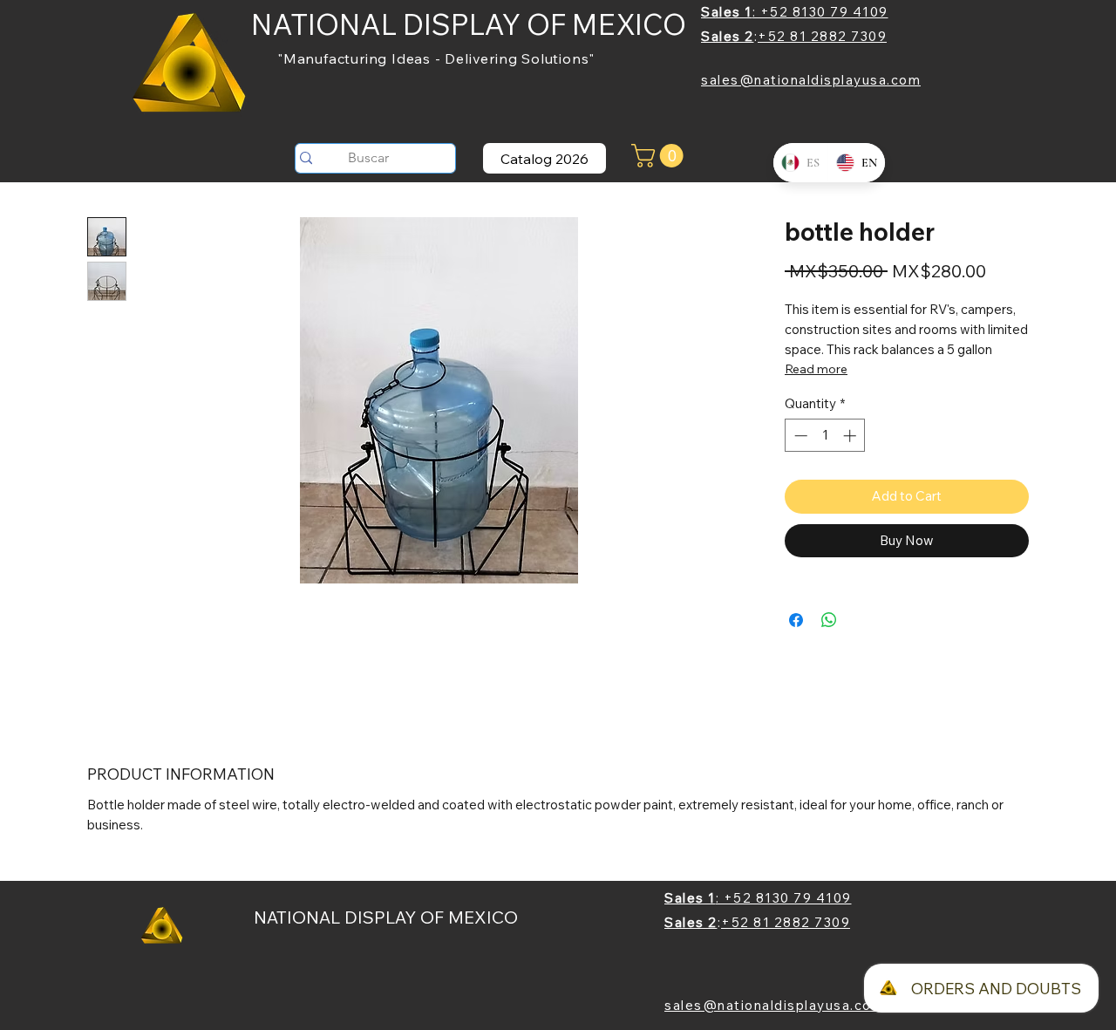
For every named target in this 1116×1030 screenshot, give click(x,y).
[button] (660, 155)
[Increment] (851, 436)
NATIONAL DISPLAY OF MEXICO (468, 24)
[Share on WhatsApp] (829, 620)
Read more (816, 369)
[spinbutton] (825, 436)
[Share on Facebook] (796, 620)
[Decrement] (799, 436)
